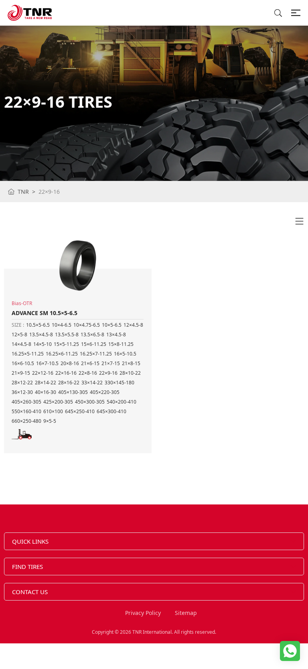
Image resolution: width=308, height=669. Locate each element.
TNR (23, 191)
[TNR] (30, 13)
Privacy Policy (143, 613)
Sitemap (186, 613)
